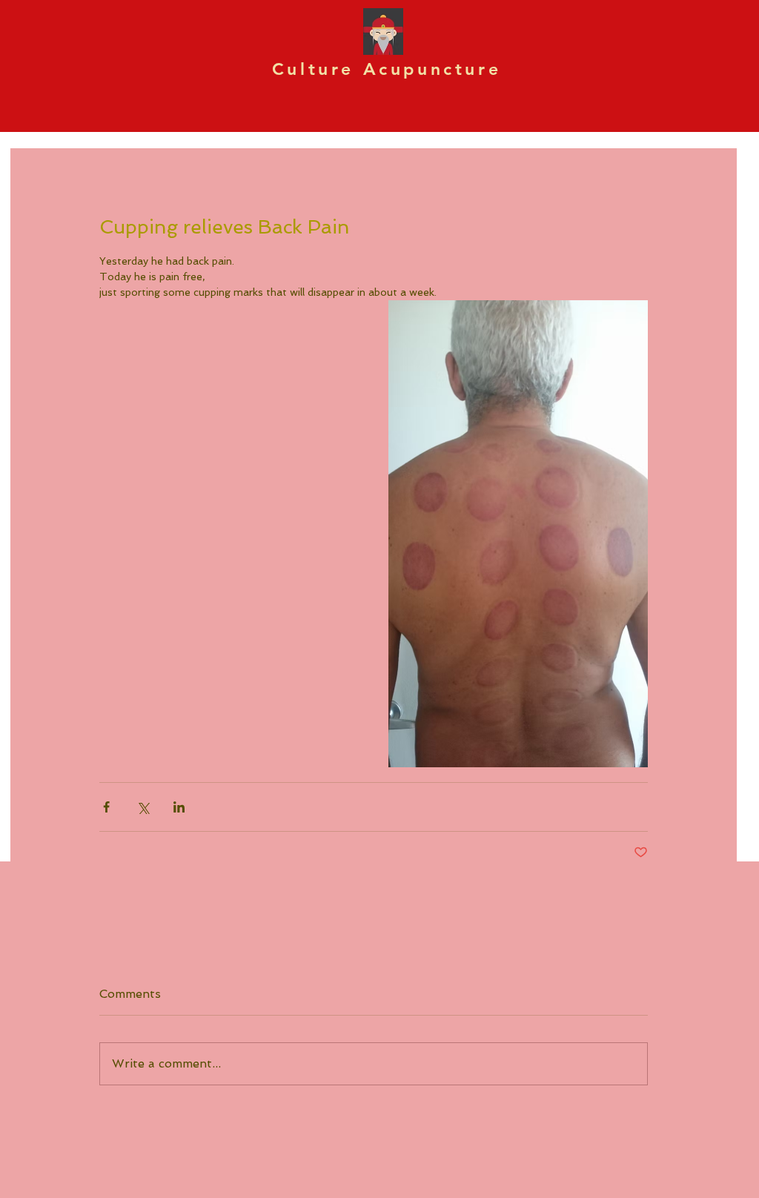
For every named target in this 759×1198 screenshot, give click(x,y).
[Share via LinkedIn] (179, 807)
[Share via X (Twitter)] (143, 807)
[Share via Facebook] (106, 807)
